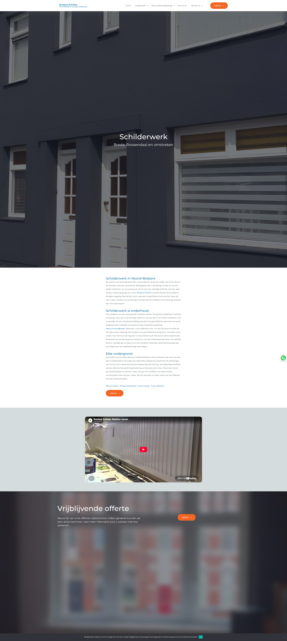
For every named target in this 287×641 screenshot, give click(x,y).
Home (128, 5)
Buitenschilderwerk (128, 386)
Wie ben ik (195, 5)
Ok (201, 637)
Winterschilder (112, 386)
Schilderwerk (140, 5)
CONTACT (218, 5)
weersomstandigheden (115, 328)
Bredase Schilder (144, 292)
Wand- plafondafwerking (161, 5)
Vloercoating (143, 386)
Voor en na (182, 5)
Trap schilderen (157, 386)
